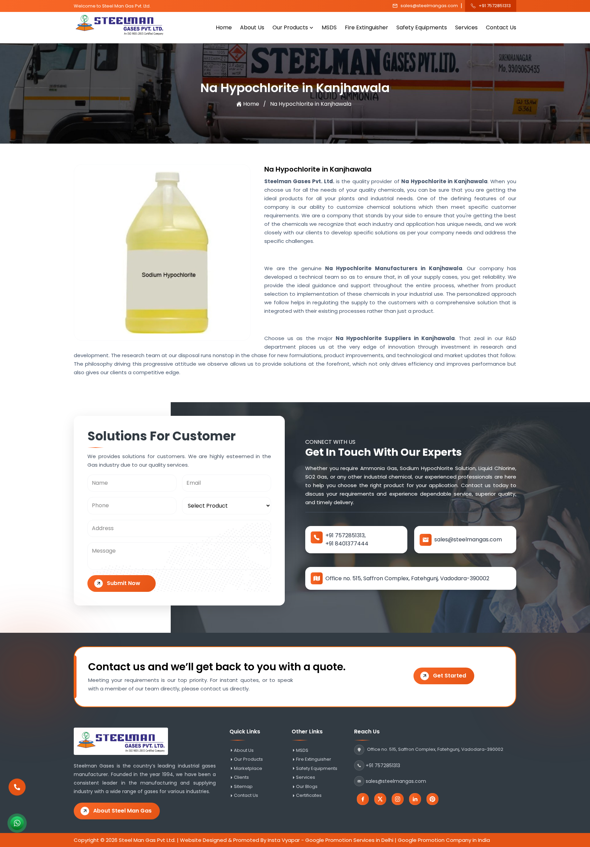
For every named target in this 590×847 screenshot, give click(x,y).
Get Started (449, 676)
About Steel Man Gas (122, 811)
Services (466, 27)
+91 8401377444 (346, 543)
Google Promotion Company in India (444, 840)
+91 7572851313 (495, 6)
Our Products (290, 27)
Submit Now (123, 583)
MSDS (329, 27)
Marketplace (248, 768)
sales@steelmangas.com (429, 6)
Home (224, 27)
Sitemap (243, 787)
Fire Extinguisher (366, 27)
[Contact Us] (17, 786)
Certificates (309, 795)
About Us (252, 27)
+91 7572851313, (345, 535)
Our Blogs (307, 787)
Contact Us (501, 27)
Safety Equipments (421, 27)
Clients (241, 777)
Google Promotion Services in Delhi (349, 840)
